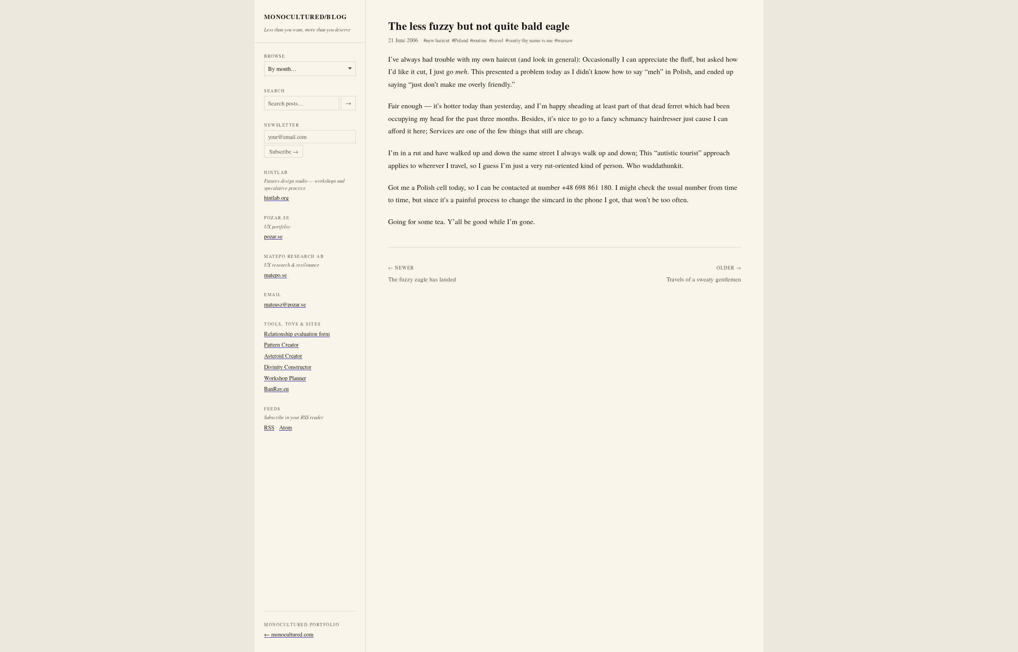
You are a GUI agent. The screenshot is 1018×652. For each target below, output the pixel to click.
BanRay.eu (276, 388)
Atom (285, 427)
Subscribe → (283, 151)
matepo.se (275, 275)
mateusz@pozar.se (285, 304)
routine (479, 40)
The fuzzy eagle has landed (422, 279)
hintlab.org (276, 197)
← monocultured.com (288, 634)
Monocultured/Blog (305, 17)
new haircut (438, 40)
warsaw (565, 40)
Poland (461, 40)
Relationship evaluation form (297, 334)
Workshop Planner (285, 378)
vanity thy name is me (530, 40)
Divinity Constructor (287, 367)
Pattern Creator (281, 344)
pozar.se (273, 236)
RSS (269, 427)
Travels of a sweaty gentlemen (703, 279)
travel (497, 40)
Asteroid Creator (283, 355)
